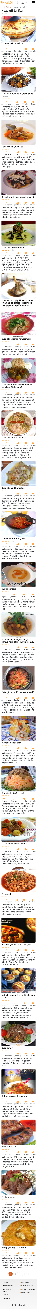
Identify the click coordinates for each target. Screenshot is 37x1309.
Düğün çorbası (8, 589)
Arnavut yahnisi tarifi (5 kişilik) (16, 944)
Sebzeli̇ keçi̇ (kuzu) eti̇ (12, 146)
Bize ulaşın (25, 1282)
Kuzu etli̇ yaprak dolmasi (13, 437)
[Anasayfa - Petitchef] (2, 7)
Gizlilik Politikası (27, 1286)
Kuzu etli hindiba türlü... (13, 488)
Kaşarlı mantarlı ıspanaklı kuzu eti (17, 197)
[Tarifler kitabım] (18, 2)
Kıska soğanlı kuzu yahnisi (14, 843)
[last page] (26, 1274)
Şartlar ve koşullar (28, 1289)
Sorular (5, 1295)
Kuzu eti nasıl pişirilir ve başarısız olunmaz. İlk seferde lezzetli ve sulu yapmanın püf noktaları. (17, 302)
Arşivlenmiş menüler (6, 1290)
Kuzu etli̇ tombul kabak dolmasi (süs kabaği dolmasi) (16, 385)
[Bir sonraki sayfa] (21, 1274)
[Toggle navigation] (33, 2)
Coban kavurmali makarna (14, 1096)
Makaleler (6, 1298)
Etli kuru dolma (8, 1197)
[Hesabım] (22, 2)
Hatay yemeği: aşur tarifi (13, 1247)
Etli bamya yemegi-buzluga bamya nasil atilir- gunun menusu (17, 640)
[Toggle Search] (27, 2)
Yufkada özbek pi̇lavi (11, 743)
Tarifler (5, 1282)
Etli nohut (6, 894)
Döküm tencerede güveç (13, 538)
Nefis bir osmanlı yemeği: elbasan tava (18, 996)
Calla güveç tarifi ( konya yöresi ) (17, 692)
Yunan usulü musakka (12, 43)
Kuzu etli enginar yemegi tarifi (16, 339)
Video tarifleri (8, 1286)
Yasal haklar (25, 1293)
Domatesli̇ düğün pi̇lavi (12, 793)
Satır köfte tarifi (9, 1146)
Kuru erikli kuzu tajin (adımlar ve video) (17, 94)
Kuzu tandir (7, 1048)
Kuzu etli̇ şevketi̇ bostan (13, 247)
